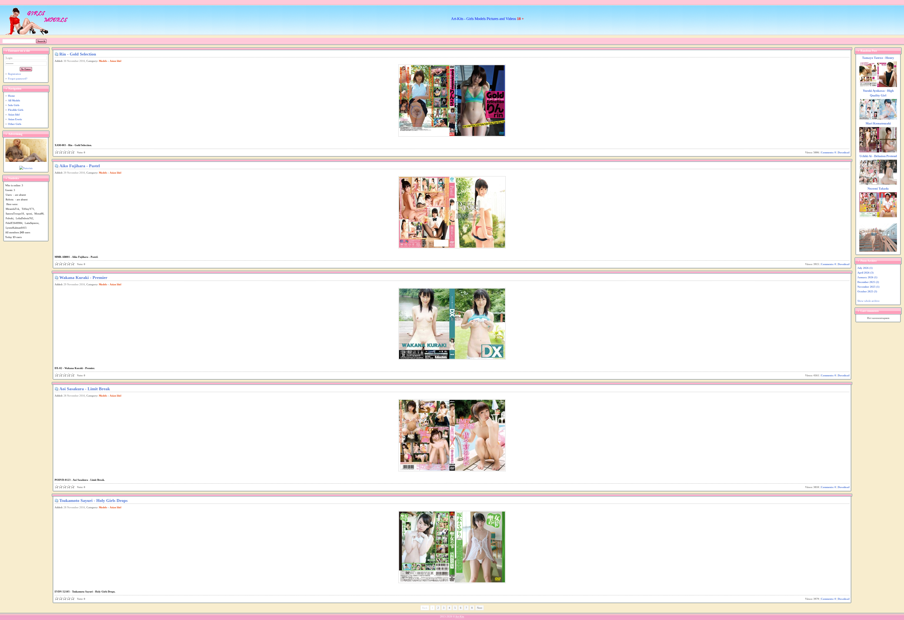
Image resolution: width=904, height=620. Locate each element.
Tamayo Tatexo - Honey (878, 58)
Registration (14, 73)
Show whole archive (868, 300)
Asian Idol (115, 61)
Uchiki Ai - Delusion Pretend (878, 156)
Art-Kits (459, 616)
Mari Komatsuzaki (878, 123)
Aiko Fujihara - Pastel (79, 165)
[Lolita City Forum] (878, 250)
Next (479, 607)
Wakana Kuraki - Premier (83, 277)
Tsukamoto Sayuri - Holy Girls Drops (93, 500)
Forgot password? (17, 78)
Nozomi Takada (878, 188)
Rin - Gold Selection (77, 54)
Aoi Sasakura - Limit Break (84, 388)
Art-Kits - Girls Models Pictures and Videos (487, 19)
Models (103, 61)
